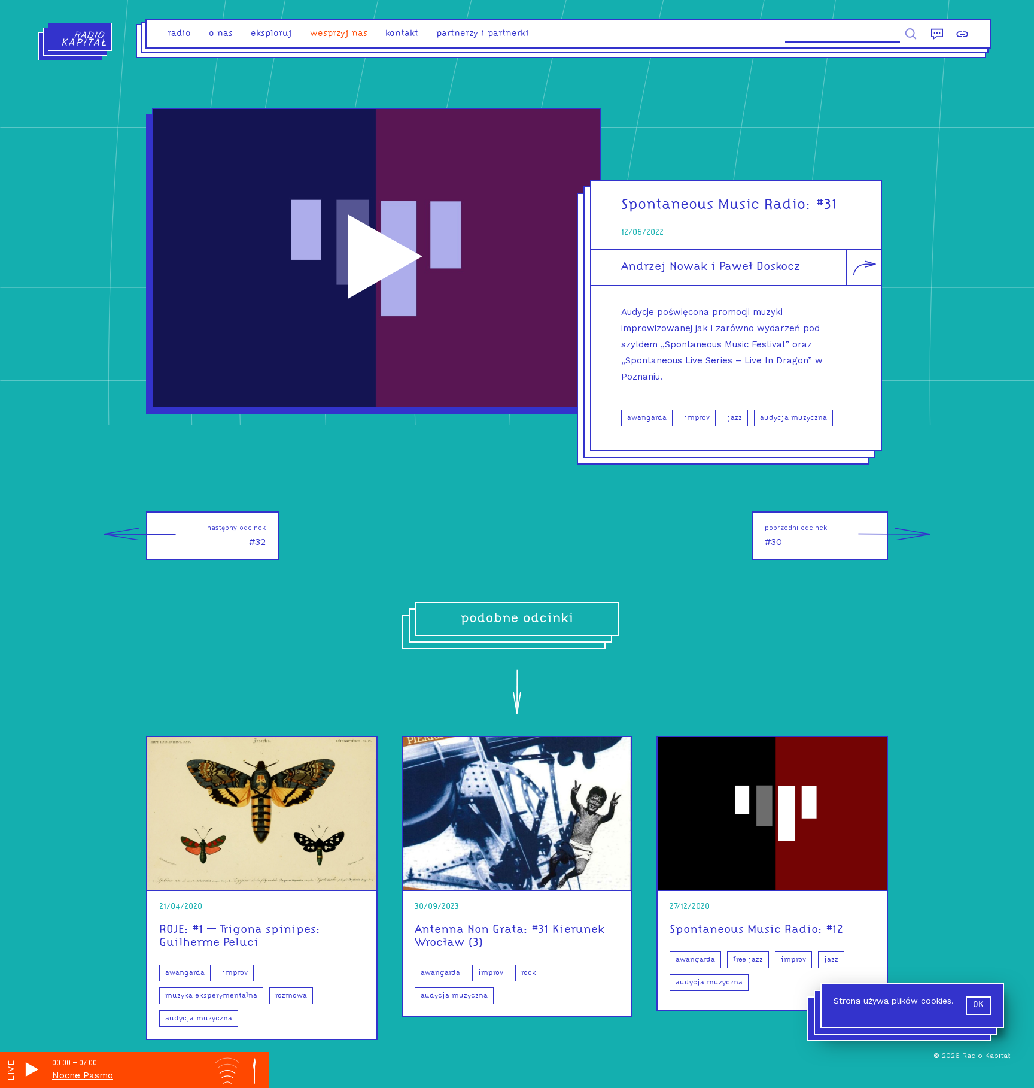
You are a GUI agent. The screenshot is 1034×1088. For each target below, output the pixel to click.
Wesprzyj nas (338, 34)
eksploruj (271, 34)
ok (978, 1005)
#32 (236, 535)
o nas (221, 34)
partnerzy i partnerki (482, 34)
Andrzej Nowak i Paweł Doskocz (710, 267)
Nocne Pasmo (82, 1075)
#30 (796, 535)
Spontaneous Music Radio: (716, 205)
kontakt (401, 34)
